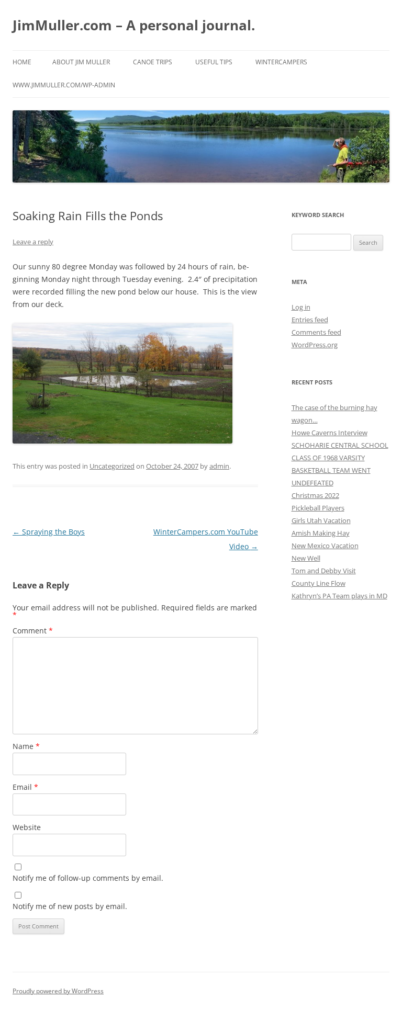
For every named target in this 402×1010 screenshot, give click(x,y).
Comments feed (316, 332)
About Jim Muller (81, 62)
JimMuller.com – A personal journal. (134, 25)
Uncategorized (112, 466)
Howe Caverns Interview (329, 432)
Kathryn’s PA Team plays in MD (339, 595)
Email (25, 787)
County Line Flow (318, 583)
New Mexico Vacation (325, 545)
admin (219, 466)
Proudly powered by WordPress (58, 990)
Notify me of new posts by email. (70, 906)
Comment (33, 630)
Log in (301, 307)
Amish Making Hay (321, 533)
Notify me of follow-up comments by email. (88, 878)
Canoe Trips (152, 62)
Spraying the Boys (49, 532)
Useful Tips (213, 62)
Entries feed (310, 319)
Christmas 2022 (315, 495)
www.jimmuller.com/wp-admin (64, 85)
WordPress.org (315, 344)
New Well (306, 558)
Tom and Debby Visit (324, 570)
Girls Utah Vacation (321, 520)
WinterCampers (281, 62)
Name (26, 746)
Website (27, 827)
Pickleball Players (318, 508)
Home (22, 62)
